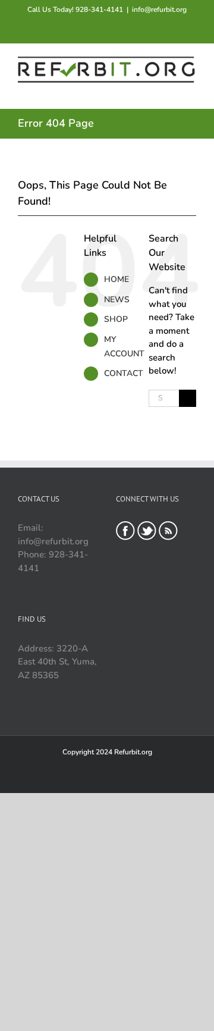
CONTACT (123, 373)
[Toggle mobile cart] (148, 90)
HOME (116, 279)
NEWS (117, 299)
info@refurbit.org (159, 9)
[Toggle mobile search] (170, 90)
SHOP (116, 319)
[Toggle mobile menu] (191, 90)
